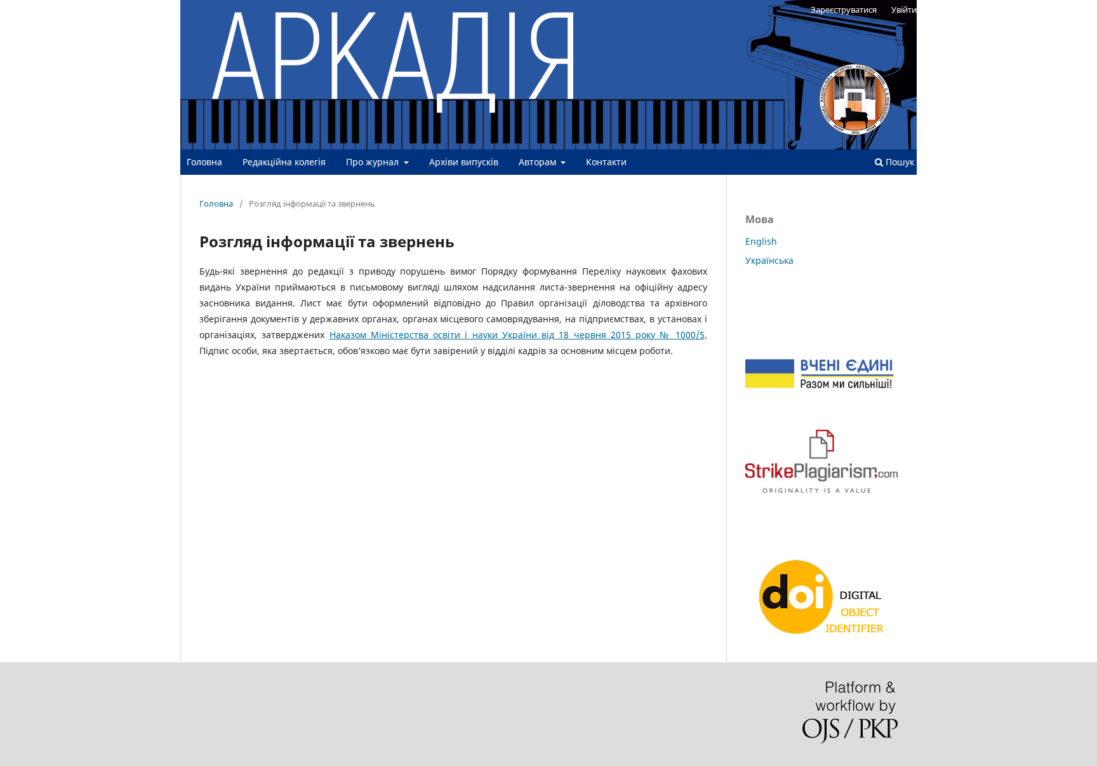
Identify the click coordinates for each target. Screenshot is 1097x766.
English (761, 241)
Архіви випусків (463, 162)
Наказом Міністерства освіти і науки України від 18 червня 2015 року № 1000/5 (517, 335)
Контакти (606, 162)
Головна (204, 162)
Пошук (898, 162)
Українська (769, 260)
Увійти (904, 9)
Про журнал (373, 162)
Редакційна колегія (284, 162)
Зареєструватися (844, 9)
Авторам (539, 162)
